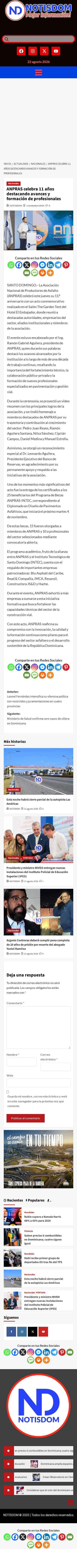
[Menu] (38, 72)
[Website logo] (38, 10)
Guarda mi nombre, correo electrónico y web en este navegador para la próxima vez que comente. (37, 1101)
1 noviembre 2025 (35, 205)
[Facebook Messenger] (42, 264)
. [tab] (50, 1200)
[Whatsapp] (11, 264)
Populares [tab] (35, 1200)
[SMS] (34, 272)
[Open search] (5, 39)
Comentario (15, 1003)
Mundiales (29, 1212)
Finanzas (28, 1231)
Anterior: (37, 699)
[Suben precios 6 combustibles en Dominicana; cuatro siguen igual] (12, 1236)
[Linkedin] (50, 264)
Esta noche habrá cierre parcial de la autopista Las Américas (43, 1281)
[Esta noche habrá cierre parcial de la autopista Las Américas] (38, 771)
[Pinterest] (66, 264)
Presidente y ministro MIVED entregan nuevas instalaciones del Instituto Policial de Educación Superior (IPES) (37, 872)
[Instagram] (32, 51)
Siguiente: (38, 718)
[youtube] (43, 1331)
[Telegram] (58, 264)
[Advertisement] (38, 119)
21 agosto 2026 (31, 809)
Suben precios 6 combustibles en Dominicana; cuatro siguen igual (43, 1240)
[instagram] (22, 1331)
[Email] (26, 272)
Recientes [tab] (14, 1200)
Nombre (13, 1054)
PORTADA (28, 858)
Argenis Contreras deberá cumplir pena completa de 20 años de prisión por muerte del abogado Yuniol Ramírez (38, 944)
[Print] (42, 272)
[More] (50, 272)
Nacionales (13, 183)
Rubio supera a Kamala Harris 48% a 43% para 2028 (42, 1219)
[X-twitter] (44, 51)
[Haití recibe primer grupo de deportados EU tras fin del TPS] (12, 1257)
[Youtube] (56, 51)
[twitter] (32, 1331)
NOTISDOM (16, 205)
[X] (26, 264)
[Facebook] (21, 51)
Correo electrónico (48, 1057)
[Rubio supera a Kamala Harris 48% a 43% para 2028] (12, 1216)
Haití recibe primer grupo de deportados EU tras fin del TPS (43, 1260)
